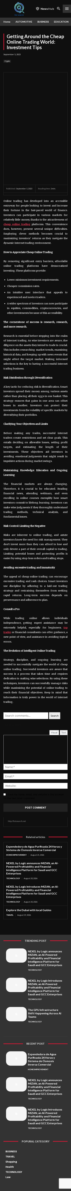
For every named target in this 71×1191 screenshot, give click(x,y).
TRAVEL (9, 915)
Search (55, 715)
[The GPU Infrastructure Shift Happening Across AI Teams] (16, 1014)
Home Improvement (16, 855)
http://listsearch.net (17, 821)
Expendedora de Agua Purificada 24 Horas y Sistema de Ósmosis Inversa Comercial (34, 848)
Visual (54, 732)
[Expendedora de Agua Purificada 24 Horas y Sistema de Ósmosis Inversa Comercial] (16, 1058)
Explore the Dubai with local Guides (28, 910)
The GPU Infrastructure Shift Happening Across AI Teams (44, 1013)
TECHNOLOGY (13, 878)
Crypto (7, 61)
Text (63, 732)
